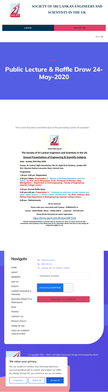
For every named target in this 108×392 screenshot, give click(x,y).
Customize (18, 380)
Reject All (36, 380)
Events (54, 60)
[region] (37, 371)
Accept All (55, 380)
